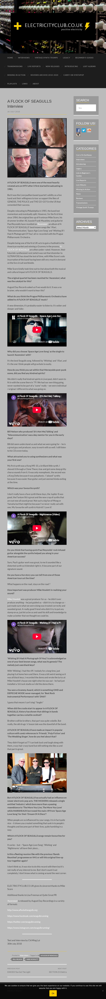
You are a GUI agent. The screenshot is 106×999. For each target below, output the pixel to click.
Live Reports (81, 180)
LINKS (25, 84)
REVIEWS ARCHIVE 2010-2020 (44, 75)
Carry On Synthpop (84, 155)
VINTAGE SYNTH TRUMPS (46, 58)
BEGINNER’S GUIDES (84, 58)
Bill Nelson (17, 959)
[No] (102, 990)
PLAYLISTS (12, 84)
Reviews (79, 198)
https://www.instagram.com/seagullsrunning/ (28, 927)
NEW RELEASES (52, 66)
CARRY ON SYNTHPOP (73, 75)
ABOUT (36, 84)
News (78, 194)
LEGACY (66, 58)
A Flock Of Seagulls (49, 955)
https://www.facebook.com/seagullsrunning (27, 916)
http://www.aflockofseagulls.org (22, 910)
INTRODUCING (71, 66)
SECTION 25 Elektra (58, 970)
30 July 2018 (13, 111)
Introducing (81, 164)
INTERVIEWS (24, 58)
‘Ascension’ (42, 224)
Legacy (79, 168)
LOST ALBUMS (89, 66)
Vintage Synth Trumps (85, 207)
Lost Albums (81, 185)
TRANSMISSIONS (14, 66)
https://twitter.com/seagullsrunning (23, 921)
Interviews (24, 955)
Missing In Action (83, 189)
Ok (53, 993)
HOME (10, 58)
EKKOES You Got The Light (18, 970)
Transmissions (82, 203)
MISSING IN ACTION (16, 75)
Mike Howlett (13, 599)
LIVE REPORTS (34, 66)
